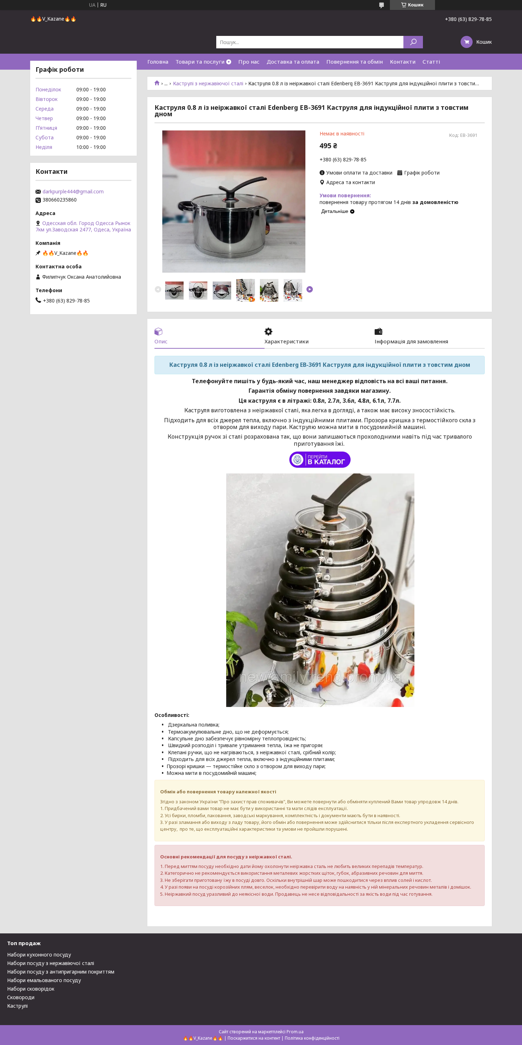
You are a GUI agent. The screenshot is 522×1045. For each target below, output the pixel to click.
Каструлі (17, 1005)
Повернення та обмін (354, 61)
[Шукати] (413, 42)
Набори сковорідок (30, 988)
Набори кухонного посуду (39, 954)
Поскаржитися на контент (254, 1038)
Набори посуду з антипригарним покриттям (60, 971)
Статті (431, 61)
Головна (157, 61)
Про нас (249, 61)
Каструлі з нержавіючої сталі (208, 83)
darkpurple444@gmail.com (73, 191)
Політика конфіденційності (312, 1038)
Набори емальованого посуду (44, 980)
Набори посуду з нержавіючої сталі (50, 963)
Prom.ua (295, 1032)
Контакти (402, 61)
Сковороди (20, 997)
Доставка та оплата (293, 61)
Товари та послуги (199, 61)
